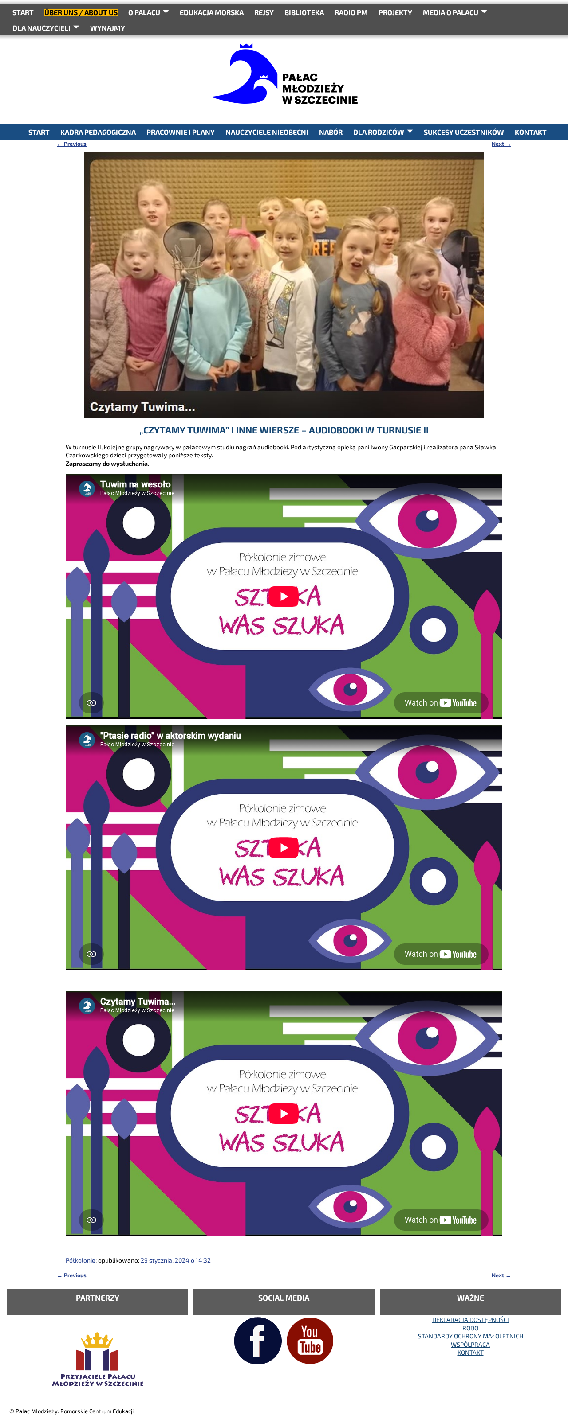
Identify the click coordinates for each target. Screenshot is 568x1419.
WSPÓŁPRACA (470, 1344)
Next (501, 143)
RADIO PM (351, 12)
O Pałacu (144, 12)
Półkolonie (80, 1260)
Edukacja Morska (212, 12)
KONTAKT (531, 132)
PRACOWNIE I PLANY (180, 132)
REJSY (264, 12)
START (23, 12)
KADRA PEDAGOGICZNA (98, 132)
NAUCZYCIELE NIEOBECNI (266, 132)
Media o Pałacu (450, 12)
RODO (470, 1328)
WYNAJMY (107, 27)
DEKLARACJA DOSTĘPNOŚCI (470, 1319)
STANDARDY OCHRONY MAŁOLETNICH (470, 1336)
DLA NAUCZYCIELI (41, 27)
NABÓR (331, 132)
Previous (72, 143)
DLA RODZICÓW (378, 132)
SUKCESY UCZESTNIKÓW (464, 132)
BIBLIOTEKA (304, 12)
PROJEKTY (395, 12)
